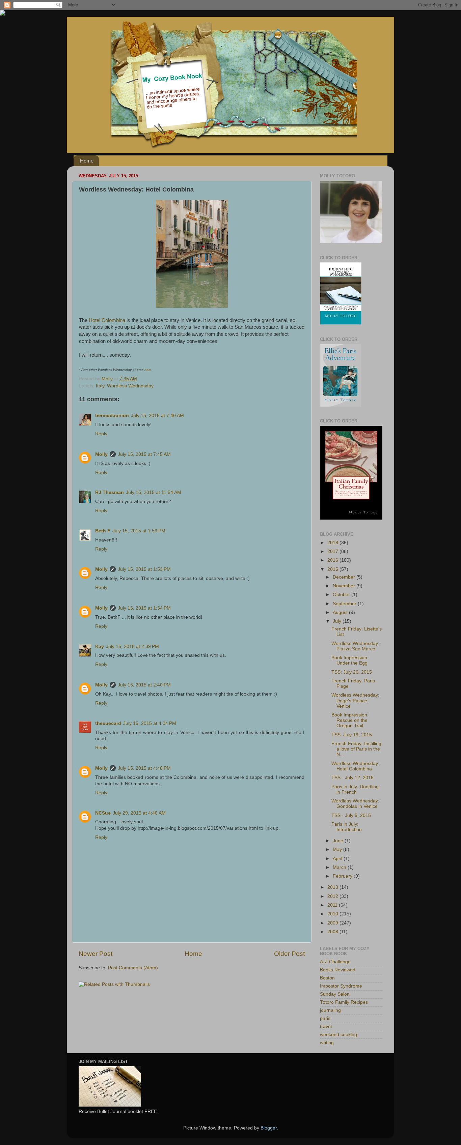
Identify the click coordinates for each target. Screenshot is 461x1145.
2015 (333, 569)
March (340, 867)
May (338, 849)
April (338, 858)
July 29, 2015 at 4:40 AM (139, 813)
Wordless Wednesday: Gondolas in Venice (355, 803)
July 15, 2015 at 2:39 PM (132, 646)
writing (327, 1042)
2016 (333, 560)
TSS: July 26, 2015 (351, 672)
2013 (333, 887)
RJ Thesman (109, 492)
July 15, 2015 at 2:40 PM (144, 684)
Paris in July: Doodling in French (355, 789)
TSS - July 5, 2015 (351, 815)
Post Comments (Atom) (133, 967)
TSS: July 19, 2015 (351, 734)
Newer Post (95, 953)
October (342, 594)
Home (86, 161)
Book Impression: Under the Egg (350, 660)
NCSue (103, 813)
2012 (333, 896)
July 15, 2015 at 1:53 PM (138, 530)
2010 (333, 913)
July (338, 621)
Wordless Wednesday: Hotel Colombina (355, 766)
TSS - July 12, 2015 (352, 777)
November (344, 585)
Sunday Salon (335, 994)
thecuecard (108, 723)
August (341, 612)
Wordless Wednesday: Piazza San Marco (355, 646)
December (344, 577)
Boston (327, 977)
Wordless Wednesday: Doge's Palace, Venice (355, 700)
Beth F (102, 530)
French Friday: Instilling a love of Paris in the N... (356, 749)
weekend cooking (338, 1034)
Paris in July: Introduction (346, 827)
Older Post (289, 953)
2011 (333, 905)
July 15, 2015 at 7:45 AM (144, 454)
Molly (101, 454)
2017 (333, 551)
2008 (333, 931)
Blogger (269, 1128)
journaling (330, 1010)
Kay (99, 646)
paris (325, 1018)
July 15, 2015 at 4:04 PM (149, 723)
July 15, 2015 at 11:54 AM (153, 492)
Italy (100, 385)
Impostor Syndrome (341, 986)
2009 (333, 923)
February (343, 876)
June (339, 840)
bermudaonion (112, 415)
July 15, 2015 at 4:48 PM (144, 768)
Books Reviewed (337, 969)
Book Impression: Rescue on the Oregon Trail (350, 720)
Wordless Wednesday (130, 385)
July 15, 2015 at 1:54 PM (144, 608)
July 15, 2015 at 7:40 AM (157, 415)
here (148, 370)
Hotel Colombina (107, 320)
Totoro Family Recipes (344, 1002)
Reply (101, 433)
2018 (333, 542)
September (345, 603)
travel (326, 1026)
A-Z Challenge (335, 961)
